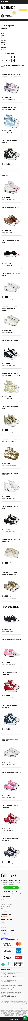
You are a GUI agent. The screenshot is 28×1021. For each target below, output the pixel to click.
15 (2, 57)
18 (12, 57)
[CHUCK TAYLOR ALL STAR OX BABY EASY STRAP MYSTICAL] (11, 88)
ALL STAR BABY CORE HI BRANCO (9, 175)
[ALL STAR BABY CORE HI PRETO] (11, 154)
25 (13, 60)
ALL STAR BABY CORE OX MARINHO (10, 839)
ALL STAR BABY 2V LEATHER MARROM (11, 208)
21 (23, 57)
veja (2, 36)
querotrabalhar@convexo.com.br (12, 894)
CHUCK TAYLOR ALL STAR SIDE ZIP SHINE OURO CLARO (11, 374)
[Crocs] (12, 20)
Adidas (3, 49)
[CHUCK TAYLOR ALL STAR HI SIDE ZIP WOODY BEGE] (11, 453)
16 (6, 57)
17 (9, 57)
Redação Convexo (5, 906)
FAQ (2, 908)
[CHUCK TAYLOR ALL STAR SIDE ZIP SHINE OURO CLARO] (11, 387)
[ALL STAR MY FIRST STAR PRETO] (11, 354)
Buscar (23, 10)
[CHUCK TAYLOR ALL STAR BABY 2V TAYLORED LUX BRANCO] (11, 320)
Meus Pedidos (4, 927)
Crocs (3, 38)
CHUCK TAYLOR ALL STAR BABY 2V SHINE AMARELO (10, 573)
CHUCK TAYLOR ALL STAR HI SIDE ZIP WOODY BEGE (11, 441)
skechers (4, 40)
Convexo (4, 29)
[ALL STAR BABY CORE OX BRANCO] (11, 752)
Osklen (3, 47)
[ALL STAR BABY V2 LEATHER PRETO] (11, 254)
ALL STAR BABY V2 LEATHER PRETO (11, 241)
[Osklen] (23, 20)
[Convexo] (1, 20)
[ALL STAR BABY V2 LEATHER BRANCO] (11, 287)
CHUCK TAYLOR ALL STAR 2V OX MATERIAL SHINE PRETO (11, 607)
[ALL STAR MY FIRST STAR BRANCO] (11, 487)
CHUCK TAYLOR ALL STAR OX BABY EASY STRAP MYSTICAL (11, 75)
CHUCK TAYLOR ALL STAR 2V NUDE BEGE (11, 540)
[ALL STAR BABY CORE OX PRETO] (11, 520)
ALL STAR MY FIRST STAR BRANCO (10, 474)
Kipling (3, 42)
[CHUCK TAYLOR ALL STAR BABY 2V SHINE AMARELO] (11, 586)
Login (2, 922)
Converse (4, 31)
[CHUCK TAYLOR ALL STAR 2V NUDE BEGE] (11, 553)
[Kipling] (18, 20)
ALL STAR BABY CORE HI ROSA (11, 639)
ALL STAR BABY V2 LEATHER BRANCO (11, 274)
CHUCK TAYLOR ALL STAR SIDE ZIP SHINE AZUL (10, 108)
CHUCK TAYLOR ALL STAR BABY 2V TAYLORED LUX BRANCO (10, 308)
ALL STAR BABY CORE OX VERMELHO (10, 806)
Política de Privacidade (6, 904)
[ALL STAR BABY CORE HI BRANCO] (11, 187)
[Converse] (4, 20)
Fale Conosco (4, 911)
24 (9, 60)
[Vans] (7, 20)
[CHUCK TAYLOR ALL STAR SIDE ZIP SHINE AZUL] (11, 121)
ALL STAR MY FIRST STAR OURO (10, 407)
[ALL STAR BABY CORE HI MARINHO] (11, 719)
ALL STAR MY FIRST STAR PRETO (10, 341)
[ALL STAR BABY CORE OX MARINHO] (11, 852)
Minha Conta (4, 925)
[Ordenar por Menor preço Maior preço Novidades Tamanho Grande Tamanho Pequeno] (20, 69)
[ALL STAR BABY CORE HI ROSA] (11, 653)
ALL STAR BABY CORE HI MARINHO (9, 706)
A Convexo (3, 899)
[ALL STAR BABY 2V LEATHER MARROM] (11, 221)
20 (20, 57)
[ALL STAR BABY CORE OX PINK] (11, 786)
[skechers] (15, 20)
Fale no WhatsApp (11, 976)
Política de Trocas (5, 902)
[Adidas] (26, 20)
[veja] (9, 20)
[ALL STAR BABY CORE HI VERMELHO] (11, 686)
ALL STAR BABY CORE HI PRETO (9, 141)
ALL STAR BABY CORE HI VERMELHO (9, 673)
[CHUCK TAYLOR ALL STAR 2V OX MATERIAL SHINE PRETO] (11, 619)
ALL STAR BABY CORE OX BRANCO (10, 740)
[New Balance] (20, 20)
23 (6, 60)
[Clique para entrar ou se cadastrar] (2, 15)
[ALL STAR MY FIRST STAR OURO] (11, 420)
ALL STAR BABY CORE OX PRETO (10, 507)
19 (16, 57)
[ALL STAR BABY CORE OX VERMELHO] (11, 819)
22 (2, 60)
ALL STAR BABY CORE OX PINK (11, 772)
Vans (2, 33)
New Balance (5, 45)
